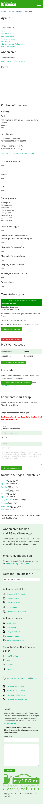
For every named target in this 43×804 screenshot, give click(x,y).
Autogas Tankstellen (15, 11)
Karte (3, 31)
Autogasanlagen (12, 636)
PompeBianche (6, 500)
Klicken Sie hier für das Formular (13, 62)
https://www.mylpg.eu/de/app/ (18, 564)
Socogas (4, 490)
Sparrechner (11, 627)
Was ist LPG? (11, 623)
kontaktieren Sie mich (9, 386)
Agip (2, 497)
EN (8, 678)
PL (15, 678)
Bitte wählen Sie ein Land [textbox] (13, 579)
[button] (30, 141)
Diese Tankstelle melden (11, 339)
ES (29, 678)
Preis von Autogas (8, 39)
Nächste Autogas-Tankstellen (12, 44)
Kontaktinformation (8, 34)
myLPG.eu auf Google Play (16, 699)
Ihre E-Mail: (8, 737)
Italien (26, 11)
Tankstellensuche (13, 603)
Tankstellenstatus (7, 36)
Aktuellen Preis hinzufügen (14, 363)
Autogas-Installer (13, 632)
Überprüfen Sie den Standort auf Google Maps (18, 154)
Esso (3, 510)
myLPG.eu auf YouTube (15, 686)
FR (22, 678)
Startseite (4, 11)
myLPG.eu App (12, 656)
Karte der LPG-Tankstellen (16, 594)
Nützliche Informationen (15, 640)
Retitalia (4, 487)
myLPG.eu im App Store (15, 695)
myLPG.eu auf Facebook (15, 691)
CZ (36, 678)
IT (25, 678)
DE (12, 678)
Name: (4, 437)
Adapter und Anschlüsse (16, 611)
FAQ (8, 660)
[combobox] (21, 579)
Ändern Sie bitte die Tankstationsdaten (16, 383)
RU (32, 678)
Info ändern (5, 41)
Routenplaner (11, 607)
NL (19, 678)
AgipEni (4, 480)
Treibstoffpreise (12, 598)
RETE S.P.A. (5, 506)
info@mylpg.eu (10, 723)
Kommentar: (6, 448)
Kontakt (9, 665)
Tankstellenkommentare (10, 47)
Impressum (10, 669)
